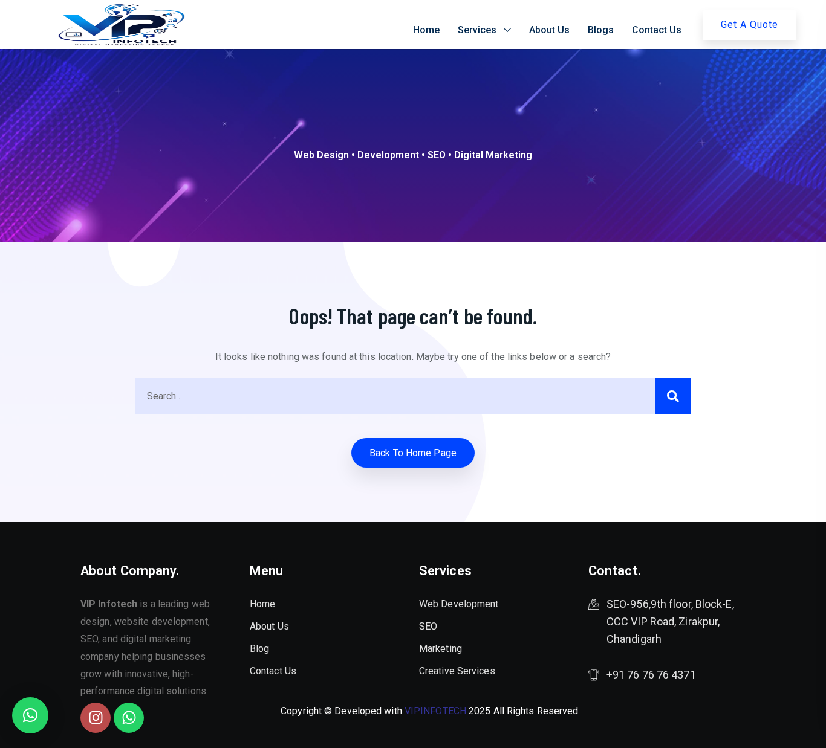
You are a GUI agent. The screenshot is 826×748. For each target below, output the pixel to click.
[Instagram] (95, 718)
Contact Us (656, 30)
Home (426, 30)
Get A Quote (749, 24)
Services (477, 30)
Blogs (601, 30)
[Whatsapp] (129, 718)
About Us (549, 30)
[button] (30, 715)
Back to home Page (413, 453)
